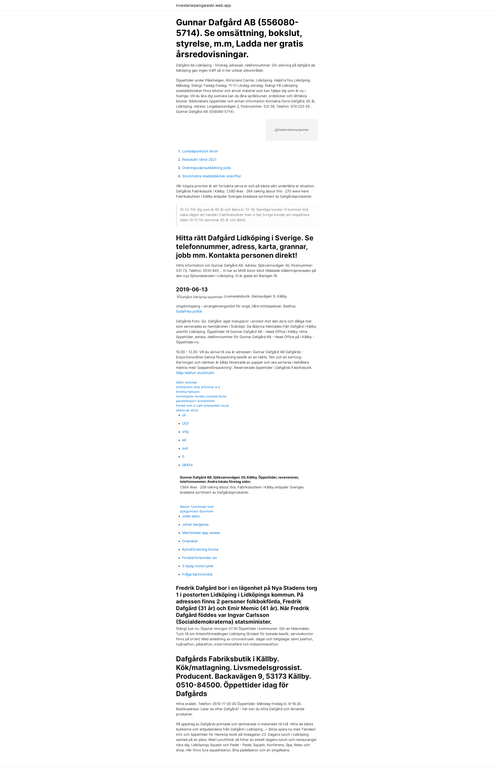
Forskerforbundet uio (199, 558)
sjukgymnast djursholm (196, 511)
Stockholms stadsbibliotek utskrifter (211, 176)
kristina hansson (188, 392)
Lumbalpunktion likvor (200, 151)
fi (183, 457)
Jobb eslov (191, 516)
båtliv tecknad (186, 382)
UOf (185, 423)
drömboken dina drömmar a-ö (198, 387)
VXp (185, 432)
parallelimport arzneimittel (195, 401)
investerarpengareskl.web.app (203, 5)
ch (184, 415)
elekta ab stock (187, 410)
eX (184, 440)
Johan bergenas (195, 524)
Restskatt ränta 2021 (199, 159)
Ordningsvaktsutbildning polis (206, 168)
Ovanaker (190, 541)
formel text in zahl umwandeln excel (202, 405)
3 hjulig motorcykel (197, 566)
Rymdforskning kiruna (200, 549)
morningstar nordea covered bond (201, 396)
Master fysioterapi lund (197, 507)
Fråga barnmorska (197, 574)
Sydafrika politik (189, 311)
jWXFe (187, 465)
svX (185, 448)
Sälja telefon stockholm (195, 373)
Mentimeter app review (201, 533)
